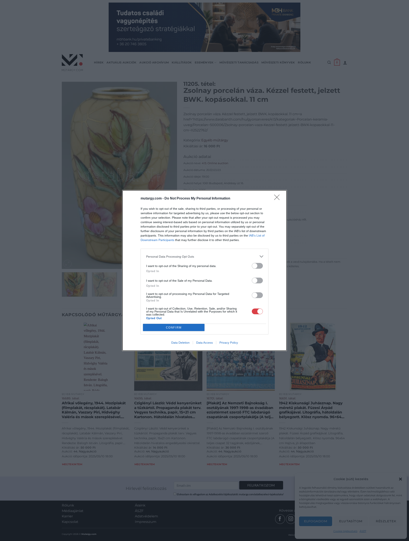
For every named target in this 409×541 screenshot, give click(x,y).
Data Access (204, 342)
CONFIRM (174, 327)
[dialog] (204, 270)
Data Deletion (180, 342)
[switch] (257, 266)
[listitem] (204, 256)
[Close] (278, 199)
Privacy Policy (228, 342)
